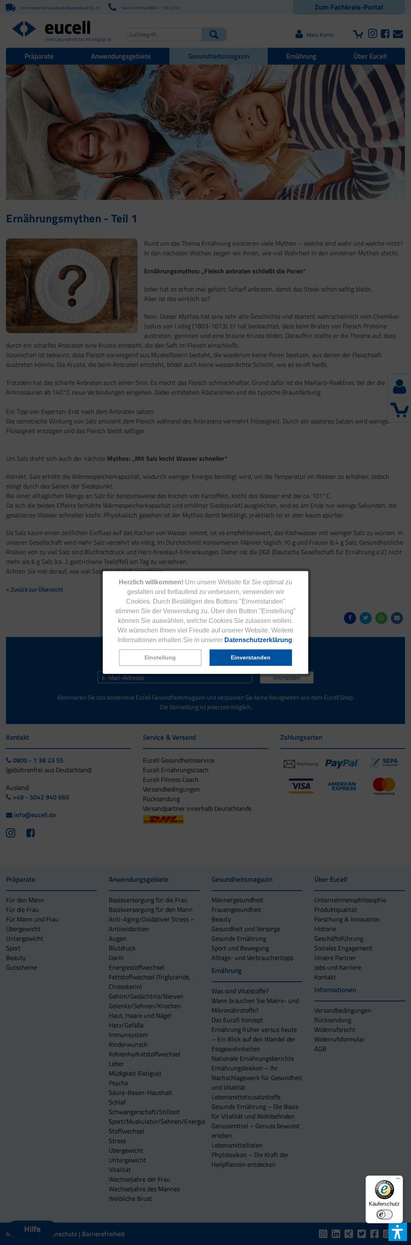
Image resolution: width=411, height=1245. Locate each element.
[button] (160, 657)
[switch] (384, 1214)
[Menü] (398, 1180)
